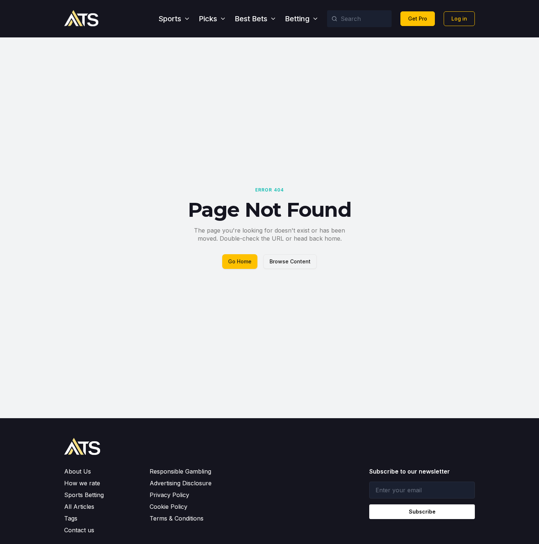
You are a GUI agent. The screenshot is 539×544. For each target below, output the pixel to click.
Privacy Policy (169, 495)
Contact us (79, 530)
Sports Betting (84, 495)
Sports (169, 18)
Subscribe (422, 511)
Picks (208, 18)
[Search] (334, 19)
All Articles (79, 506)
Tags (70, 518)
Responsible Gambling (180, 471)
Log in (459, 18)
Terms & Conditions (176, 518)
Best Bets (251, 18)
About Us (77, 471)
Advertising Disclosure (181, 483)
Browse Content (290, 261)
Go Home (240, 261)
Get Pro (417, 18)
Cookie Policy (168, 506)
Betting (297, 18)
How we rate (82, 483)
